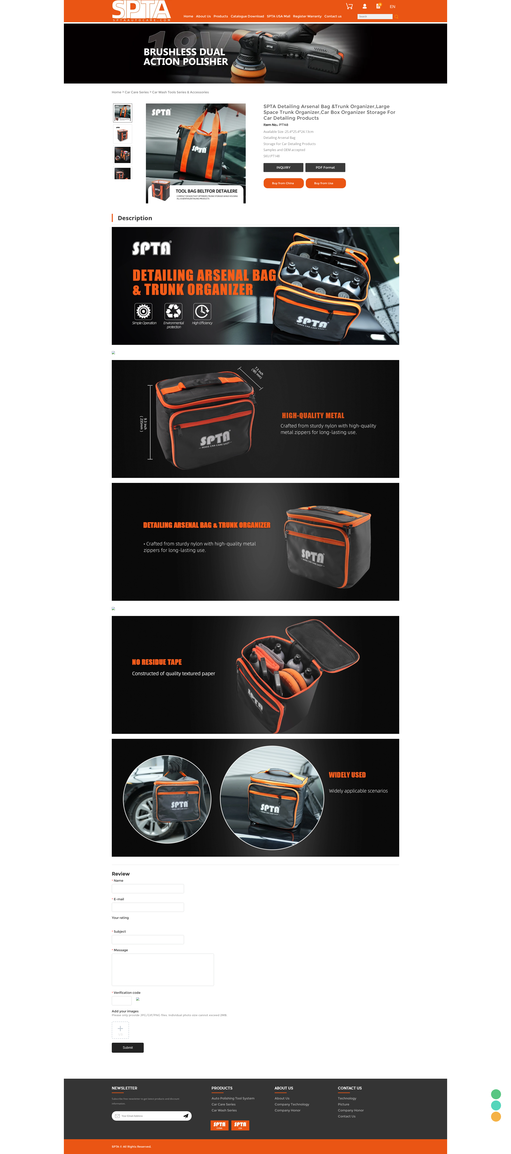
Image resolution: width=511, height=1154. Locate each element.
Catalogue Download (247, 16)
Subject (119, 931)
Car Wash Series (224, 1110)
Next (127, 182)
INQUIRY (283, 167)
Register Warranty (307, 16)
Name (117, 880)
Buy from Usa (323, 183)
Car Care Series (137, 92)
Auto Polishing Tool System (233, 1098)
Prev (118, 182)
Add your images (169, 1013)
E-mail (118, 899)
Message (120, 950)
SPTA (496, 1105)
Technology (347, 1098)
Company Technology (292, 1104)
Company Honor (287, 1110)
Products (221, 16)
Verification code (126, 993)
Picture (343, 1104)
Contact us (333, 16)
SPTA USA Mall (278, 16)
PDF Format (325, 167)
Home (188, 16)
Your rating (120, 918)
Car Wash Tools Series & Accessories (180, 92)
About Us (203, 16)
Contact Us (347, 1116)
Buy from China (283, 183)
